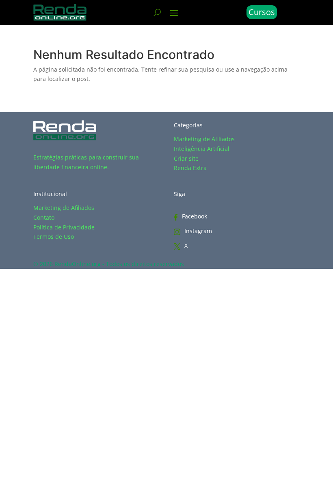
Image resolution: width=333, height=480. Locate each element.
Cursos (262, 12)
